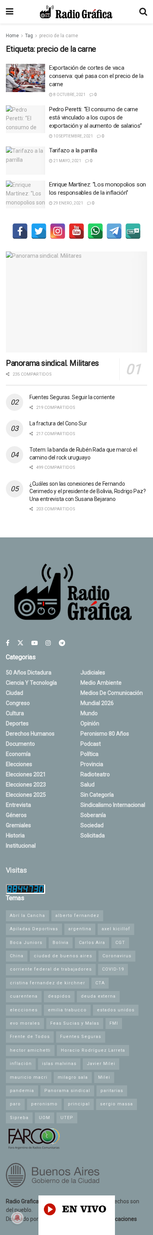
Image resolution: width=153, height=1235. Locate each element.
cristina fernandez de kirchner (47, 982)
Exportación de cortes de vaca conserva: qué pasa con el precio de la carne (96, 76)
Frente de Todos (30, 1036)
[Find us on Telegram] (62, 642)
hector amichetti (30, 1050)
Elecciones (19, 764)
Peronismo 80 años (104, 734)
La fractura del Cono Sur (58, 423)
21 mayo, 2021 (67, 161)
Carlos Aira (92, 942)
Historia (15, 835)
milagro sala (73, 1077)
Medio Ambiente (101, 683)
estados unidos (116, 1010)
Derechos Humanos (30, 734)
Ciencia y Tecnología (31, 683)
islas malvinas (59, 1063)
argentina (79, 928)
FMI (113, 1023)
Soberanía (93, 815)
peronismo (44, 1104)
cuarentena (24, 996)
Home (12, 35)
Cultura (15, 713)
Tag (29, 35)
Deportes (17, 723)
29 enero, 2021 (68, 203)
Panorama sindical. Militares (52, 363)
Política (89, 754)
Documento (20, 744)
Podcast (90, 744)
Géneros (16, 815)
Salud (87, 784)
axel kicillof (116, 928)
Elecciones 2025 (26, 795)
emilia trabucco (67, 1010)
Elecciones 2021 (26, 774)
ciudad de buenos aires (63, 955)
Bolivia (61, 942)
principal (79, 1104)
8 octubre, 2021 (69, 94)
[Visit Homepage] (76, 12)
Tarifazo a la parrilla (73, 150)
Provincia (91, 764)
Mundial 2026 (97, 703)
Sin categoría (97, 795)
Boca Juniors (26, 942)
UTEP (66, 1117)
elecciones (24, 1010)
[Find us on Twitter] (20, 642)
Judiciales (92, 672)
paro (15, 1104)
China (17, 955)
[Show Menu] (9, 12)
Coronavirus (116, 955)
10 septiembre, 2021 (73, 136)
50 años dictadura (28, 672)
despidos (59, 996)
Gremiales (18, 825)
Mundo (89, 713)
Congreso (18, 703)
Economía (18, 754)
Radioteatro (95, 774)
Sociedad (92, 825)
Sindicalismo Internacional (112, 805)
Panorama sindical (67, 1090)
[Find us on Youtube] (34, 642)
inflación (21, 1063)
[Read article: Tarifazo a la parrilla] (25, 160)
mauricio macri (28, 1077)
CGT (120, 942)
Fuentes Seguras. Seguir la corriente (72, 397)
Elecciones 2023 (26, 784)
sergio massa (116, 1104)
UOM (44, 1117)
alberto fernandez (77, 915)
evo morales (25, 1023)
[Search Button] (143, 12)
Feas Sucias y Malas (74, 1023)
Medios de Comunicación (111, 693)
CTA (100, 982)
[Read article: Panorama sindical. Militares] (76, 301)
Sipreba (19, 1117)
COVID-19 (113, 969)
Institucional (21, 846)
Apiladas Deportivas (34, 928)
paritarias (111, 1090)
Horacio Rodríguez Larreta (93, 1050)
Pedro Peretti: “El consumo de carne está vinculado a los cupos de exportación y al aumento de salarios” (95, 117)
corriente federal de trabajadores (51, 969)
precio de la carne (58, 35)
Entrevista (18, 805)
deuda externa (98, 996)
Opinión (89, 723)
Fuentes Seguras (80, 1036)
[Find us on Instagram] (48, 642)
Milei (104, 1077)
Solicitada (92, 835)
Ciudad (14, 693)
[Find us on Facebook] (7, 642)
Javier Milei (101, 1063)
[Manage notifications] (17, 1217)
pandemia (22, 1090)
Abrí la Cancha (27, 915)
